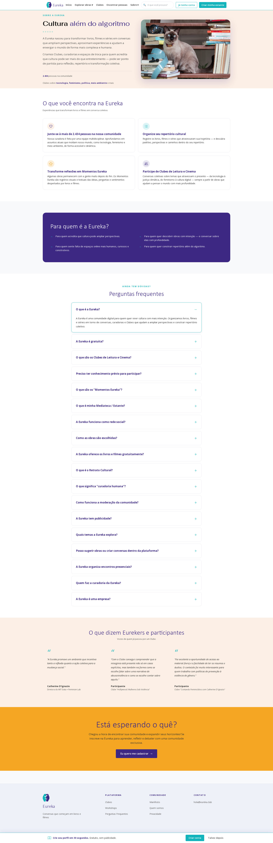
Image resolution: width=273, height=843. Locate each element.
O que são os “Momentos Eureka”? (99, 389)
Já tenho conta (186, 5)
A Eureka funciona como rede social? (100, 422)
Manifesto (155, 802)
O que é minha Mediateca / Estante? (100, 406)
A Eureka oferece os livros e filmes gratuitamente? (110, 454)
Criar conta (195, 837)
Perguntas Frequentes (116, 813)
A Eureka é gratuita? (89, 341)
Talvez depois (215, 837)
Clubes (99, 4)
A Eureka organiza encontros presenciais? (104, 567)
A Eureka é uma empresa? (93, 599)
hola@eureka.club (203, 802)
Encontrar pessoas (117, 4)
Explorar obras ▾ (84, 4)
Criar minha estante (212, 5)
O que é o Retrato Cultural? (94, 470)
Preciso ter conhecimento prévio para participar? (108, 373)
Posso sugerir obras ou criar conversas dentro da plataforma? (117, 551)
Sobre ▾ (134, 4)
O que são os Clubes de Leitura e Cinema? (103, 357)
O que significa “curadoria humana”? (101, 486)
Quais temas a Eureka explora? (96, 534)
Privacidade (155, 813)
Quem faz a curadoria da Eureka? (98, 583)
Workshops (111, 807)
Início (69, 4)
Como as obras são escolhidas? (96, 438)
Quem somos (157, 807)
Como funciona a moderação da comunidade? (107, 502)
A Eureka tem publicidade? (94, 518)
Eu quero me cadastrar (134, 753)
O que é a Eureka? (88, 309)
